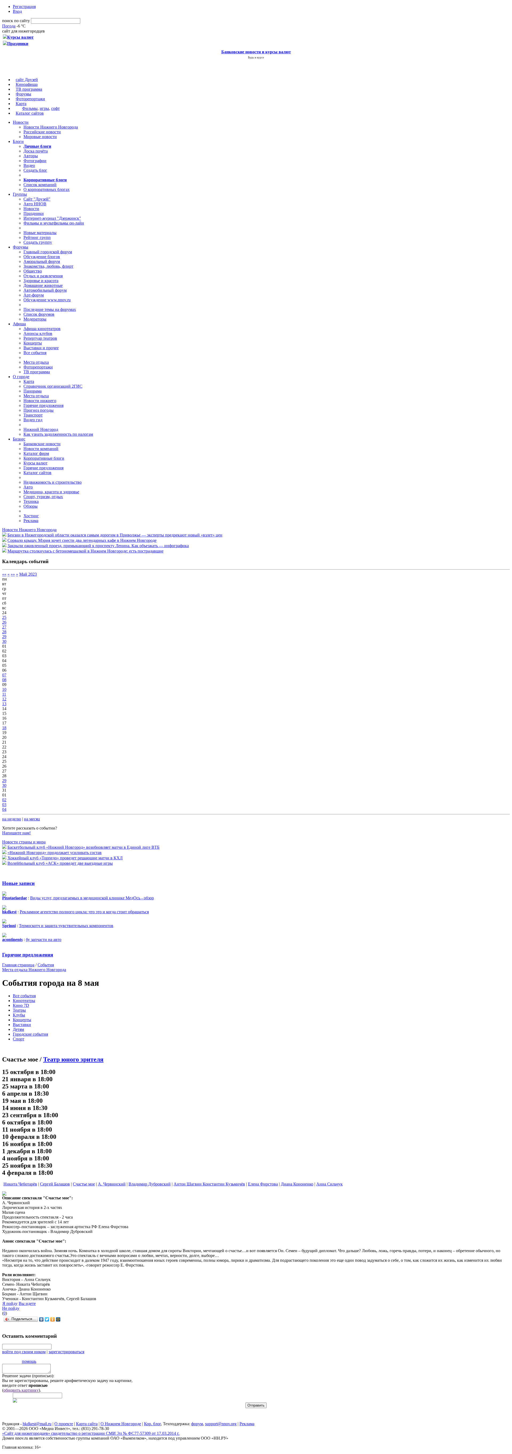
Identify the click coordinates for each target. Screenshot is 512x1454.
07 (4, 675)
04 (4, 809)
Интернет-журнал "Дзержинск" (52, 218)
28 (4, 632)
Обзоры (30, 506)
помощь (29, 1361)
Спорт (18, 1039)
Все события (34, 352)
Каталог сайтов (30, 113)
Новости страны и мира (24, 842)
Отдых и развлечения (43, 276)
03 (4, 804)
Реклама (30, 520)
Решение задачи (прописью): (28, 1375)
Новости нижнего (39, 400)
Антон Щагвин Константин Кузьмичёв (209, 1184)
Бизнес (19, 439)
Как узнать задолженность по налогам (58, 434)
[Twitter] (47, 1319)
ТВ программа (29, 89)
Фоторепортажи (30, 99)
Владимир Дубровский (150, 1184)
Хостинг (31, 516)
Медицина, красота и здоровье (51, 492)
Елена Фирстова (263, 1184)
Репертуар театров (40, 338)
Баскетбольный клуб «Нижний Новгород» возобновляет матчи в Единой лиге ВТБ (83, 847)
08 (4, 680)
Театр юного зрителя (73, 1059)
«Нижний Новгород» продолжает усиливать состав (54, 852)
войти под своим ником (24, 1351)
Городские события (30, 1034)
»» (13, 574)
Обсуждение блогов (41, 256)
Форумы (23, 94)
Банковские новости (42, 444)
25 (4, 617)
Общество (32, 271)
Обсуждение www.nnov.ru (47, 300)
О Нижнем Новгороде (121, 1423)
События (46, 965)
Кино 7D (21, 1005)
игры (44, 108)
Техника (31, 501)
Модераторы (34, 319)
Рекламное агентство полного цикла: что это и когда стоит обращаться (84, 912)
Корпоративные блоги (43, 458)
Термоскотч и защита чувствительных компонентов (66, 925)
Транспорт (33, 415)
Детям (18, 1029)
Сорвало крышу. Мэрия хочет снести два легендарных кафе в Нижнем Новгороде (82, 540)
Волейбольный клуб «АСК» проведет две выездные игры (60, 863)
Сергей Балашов (55, 1184)
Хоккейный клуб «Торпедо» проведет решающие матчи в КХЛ (65, 858)
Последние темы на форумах (49, 309)
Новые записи (18, 883)
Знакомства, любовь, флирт (48, 266)
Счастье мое (84, 1184)
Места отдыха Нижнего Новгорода (34, 969)
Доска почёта (35, 151)
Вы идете (27, 1303)
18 (4, 728)
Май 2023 (28, 574)
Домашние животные (43, 285)
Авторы (30, 156)
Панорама (32, 391)
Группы (20, 194)
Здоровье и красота (40, 280)
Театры (19, 1010)
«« (4, 574)
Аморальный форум (41, 261)
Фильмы (30, 108)
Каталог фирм (36, 453)
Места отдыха (36, 362)
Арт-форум (33, 295)
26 (4, 622)
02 (4, 800)
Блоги (18, 141)
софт (55, 108)
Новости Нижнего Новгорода (50, 127)
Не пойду (10, 1308)
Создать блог (35, 170)
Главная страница (18, 965)
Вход (17, 11)
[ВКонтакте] (41, 1319)
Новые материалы (40, 232)
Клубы (19, 1015)
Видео (29, 165)
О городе (21, 376)
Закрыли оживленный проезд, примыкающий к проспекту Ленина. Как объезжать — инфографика (98, 545)
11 (4, 694)
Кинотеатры (24, 1000)
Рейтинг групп (37, 237)
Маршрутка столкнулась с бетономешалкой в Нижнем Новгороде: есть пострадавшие (85, 551)
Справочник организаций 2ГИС (52, 386)
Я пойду (10, 1303)
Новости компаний (40, 448)
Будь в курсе (256, 57)
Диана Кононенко (297, 1184)
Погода (8, 26)
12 (4, 699)
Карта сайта (87, 1423)
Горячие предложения (43, 405)
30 (4, 641)
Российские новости (42, 132)
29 (4, 636)
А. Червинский (112, 1184)
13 (4, 704)
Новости (21, 122)
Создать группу (37, 242)
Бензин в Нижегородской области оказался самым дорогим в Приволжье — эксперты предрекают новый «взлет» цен (114, 535)
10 (4, 689)
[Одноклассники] (52, 1319)
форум (197, 1423)
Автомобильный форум (45, 290)
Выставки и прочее (41, 348)
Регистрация (24, 6)
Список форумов (38, 314)
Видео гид (32, 420)
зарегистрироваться (66, 1351)
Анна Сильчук (329, 1184)
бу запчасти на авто (43, 939)
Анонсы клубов (37, 333)
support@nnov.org (221, 1423)
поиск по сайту (16, 20)
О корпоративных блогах (46, 189)
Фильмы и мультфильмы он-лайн (53, 223)
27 (4, 627)
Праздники (33, 213)
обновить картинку (21, 1390)
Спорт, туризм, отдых (43, 496)
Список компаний (40, 184)
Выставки (22, 1024)
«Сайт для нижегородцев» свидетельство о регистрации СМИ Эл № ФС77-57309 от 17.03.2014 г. (90, 1433)
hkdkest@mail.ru (37, 1423)
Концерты (32, 343)
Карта (21, 103)
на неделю (11, 819)
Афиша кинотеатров (42, 328)
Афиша (19, 324)
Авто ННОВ (34, 204)
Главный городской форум (47, 252)
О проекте (63, 1423)
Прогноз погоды (38, 410)
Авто (28, 487)
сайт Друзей (27, 79)
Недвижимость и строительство (52, 482)
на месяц (32, 819)
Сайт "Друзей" (36, 199)
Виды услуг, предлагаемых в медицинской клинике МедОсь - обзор (92, 898)
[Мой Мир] (58, 1319)
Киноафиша (27, 84)
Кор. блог (152, 1423)
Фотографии (34, 160)
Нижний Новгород (40, 429)
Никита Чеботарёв (20, 1184)
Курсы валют (35, 463)
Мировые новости (40, 136)
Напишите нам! (16, 833)
